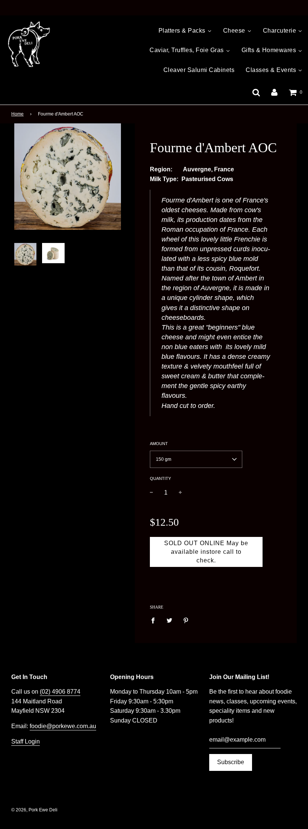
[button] (196, 459)
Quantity (160, 478)
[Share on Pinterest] (185, 620)
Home (17, 114)
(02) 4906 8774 (60, 691)
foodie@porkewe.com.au (63, 726)
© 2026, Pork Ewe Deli (34, 810)
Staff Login (25, 741)
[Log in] (274, 92)
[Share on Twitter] (169, 620)
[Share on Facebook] (155, 620)
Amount (159, 443)
